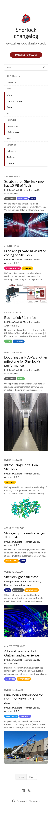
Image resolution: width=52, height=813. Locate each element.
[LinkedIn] (25, 790)
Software (11, 151)
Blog (9, 88)
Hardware (11, 119)
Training (11, 157)
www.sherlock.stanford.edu (26, 43)
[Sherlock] (26, 19)
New (9, 138)
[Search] (44, 67)
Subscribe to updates (26, 55)
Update (10, 163)
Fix (8, 113)
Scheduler (11, 144)
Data (9, 94)
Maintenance (13, 132)
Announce (11, 82)
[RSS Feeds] (29, 790)
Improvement (13, 126)
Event (10, 107)
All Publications (14, 76)
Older (31, 777)
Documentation (14, 101)
